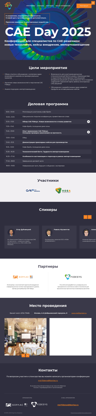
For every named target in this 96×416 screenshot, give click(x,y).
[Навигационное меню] (93, 2)
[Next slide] (90, 217)
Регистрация (84, 6)
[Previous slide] (85, 217)
